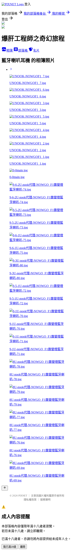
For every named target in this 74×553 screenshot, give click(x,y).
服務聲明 (45, 499)
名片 (36, 50)
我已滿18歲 (9, 546)
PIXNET (22, 495)
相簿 (9, 50)
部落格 (23, 50)
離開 (22, 546)
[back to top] (5, 488)
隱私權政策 (30, 499)
